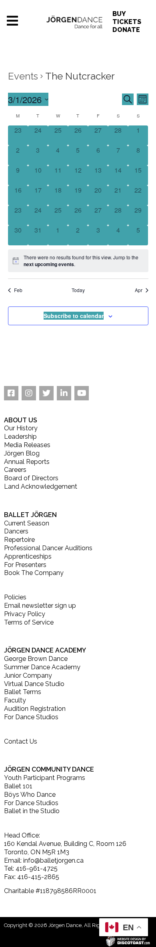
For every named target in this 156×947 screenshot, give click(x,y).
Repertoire (19, 539)
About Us (20, 420)
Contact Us (20, 741)
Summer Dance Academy (42, 667)
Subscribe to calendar (74, 316)
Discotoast (151, 939)
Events (23, 76)
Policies (15, 597)
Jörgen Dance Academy (45, 650)
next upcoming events (49, 264)
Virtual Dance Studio (34, 684)
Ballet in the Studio (32, 811)
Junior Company (28, 675)
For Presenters (25, 565)
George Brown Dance (36, 659)
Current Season (26, 523)
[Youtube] (81, 393)
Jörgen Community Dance (49, 769)
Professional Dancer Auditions (48, 548)
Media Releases (27, 445)
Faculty (15, 700)
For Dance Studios (31, 717)
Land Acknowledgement (40, 486)
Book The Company (34, 573)
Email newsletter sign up (40, 605)
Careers (15, 470)
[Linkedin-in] (64, 393)
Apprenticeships (28, 556)
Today (78, 290)
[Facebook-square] (11, 393)
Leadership (20, 436)
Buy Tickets (126, 18)
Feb (18, 290)
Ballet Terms (22, 692)
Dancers (16, 531)
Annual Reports (27, 462)
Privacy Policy (24, 614)
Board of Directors (31, 478)
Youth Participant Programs (44, 778)
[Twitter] (46, 393)
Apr (138, 290)
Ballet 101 (18, 786)
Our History (21, 428)
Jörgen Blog (22, 453)
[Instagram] (29, 393)
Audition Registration (35, 708)
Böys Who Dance (30, 794)
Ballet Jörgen (30, 515)
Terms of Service (29, 622)
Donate (126, 30)
